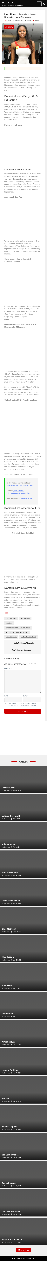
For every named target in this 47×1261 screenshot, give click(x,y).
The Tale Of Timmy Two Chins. (17, 632)
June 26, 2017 (26, 498)
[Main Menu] (39, 3)
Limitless (9, 623)
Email (25, 696)
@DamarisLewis (26, 485)
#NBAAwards (12, 485)
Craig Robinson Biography (23, 643)
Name (6, 696)
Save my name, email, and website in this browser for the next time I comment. (22, 704)
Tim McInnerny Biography (22, 650)
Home (6, 14)
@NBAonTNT (18, 491)
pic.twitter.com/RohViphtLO (18, 493)
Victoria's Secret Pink (28, 637)
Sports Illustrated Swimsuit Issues (18, 628)
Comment (8, 668)
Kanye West (25, 618)
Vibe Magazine (11, 637)
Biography (13, 14)
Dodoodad (8, 3)
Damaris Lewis (11, 618)
